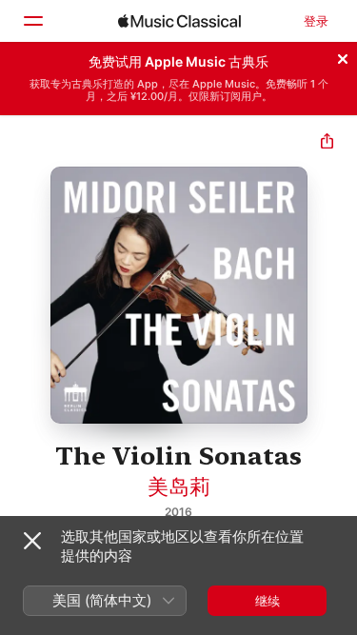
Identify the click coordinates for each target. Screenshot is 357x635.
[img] (179, 21)
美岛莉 (179, 486)
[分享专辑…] (327, 143)
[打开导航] (32, 21)
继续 (267, 600)
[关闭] (342, 56)
